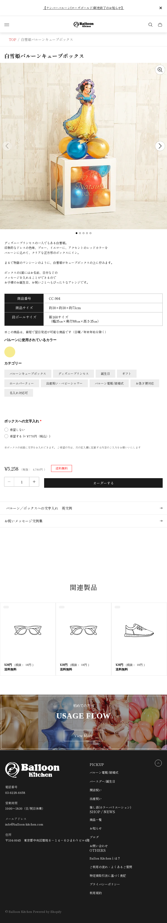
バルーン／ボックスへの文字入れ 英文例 (38, 508)
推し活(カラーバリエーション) (110, 807)
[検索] (150, 24)
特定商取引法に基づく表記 (108, 875)
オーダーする (103, 483)
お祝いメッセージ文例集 (23, 520)
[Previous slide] (7, 146)
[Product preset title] (27, 630)
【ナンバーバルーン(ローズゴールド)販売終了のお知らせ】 (83, 8)
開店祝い (96, 790)
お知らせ (96, 828)
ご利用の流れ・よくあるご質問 (111, 867)
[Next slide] (160, 146)
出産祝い (96, 798)
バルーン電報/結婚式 (104, 772)
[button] (76, 233)
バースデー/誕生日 (102, 781)
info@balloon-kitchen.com (24, 824)
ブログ (94, 837)
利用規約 (96, 893)
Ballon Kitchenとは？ (105, 858)
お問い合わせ (99, 846)
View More (83, 735)
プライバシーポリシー (105, 884)
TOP (12, 39)
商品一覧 (96, 819)
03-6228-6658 (15, 793)
